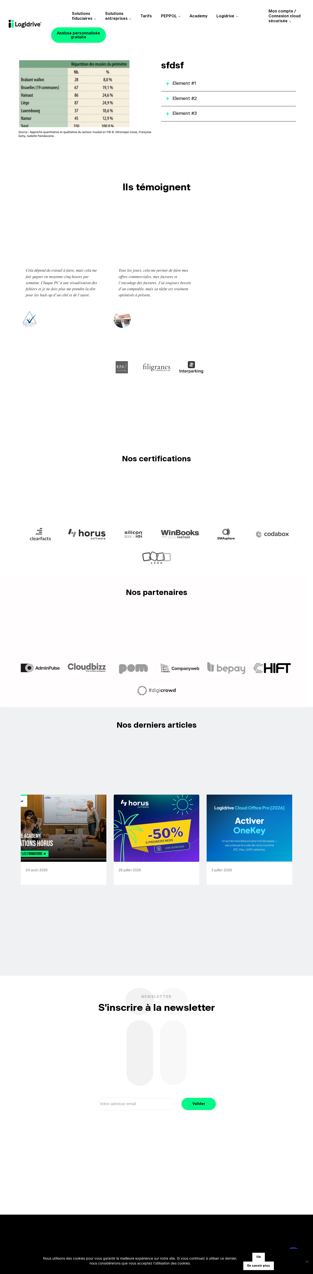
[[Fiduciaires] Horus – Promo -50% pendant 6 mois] (156, 828)
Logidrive (225, 16)
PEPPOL (169, 16)
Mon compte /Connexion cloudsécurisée (284, 16)
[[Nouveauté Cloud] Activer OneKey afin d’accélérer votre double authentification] (249, 828)
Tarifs (146, 16)
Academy (198, 16)
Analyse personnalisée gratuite (78, 35)
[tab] (228, 83)
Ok (258, 1257)
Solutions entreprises (116, 16)
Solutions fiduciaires (82, 16)
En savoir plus (258, 1265)
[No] (306, 1261)
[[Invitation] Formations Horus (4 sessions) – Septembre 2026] (63, 828)
